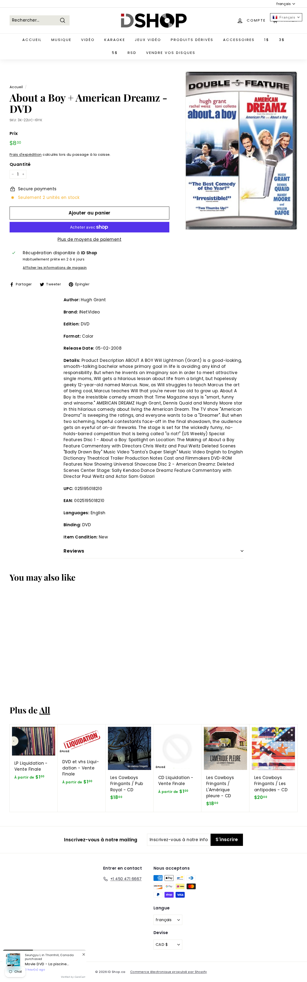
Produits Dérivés (192, 39)
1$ (266, 39)
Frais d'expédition (26, 154)
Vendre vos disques (170, 52)
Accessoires (239, 39)
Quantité (20, 164)
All (44, 710)
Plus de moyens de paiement (89, 239)
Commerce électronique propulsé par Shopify (168, 972)
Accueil (32, 39)
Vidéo (88, 39)
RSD (132, 52)
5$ (115, 52)
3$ (282, 39)
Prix (14, 133)
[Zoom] (241, 151)
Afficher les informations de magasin (55, 268)
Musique (61, 39)
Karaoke (114, 39)
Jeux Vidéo (148, 39)
